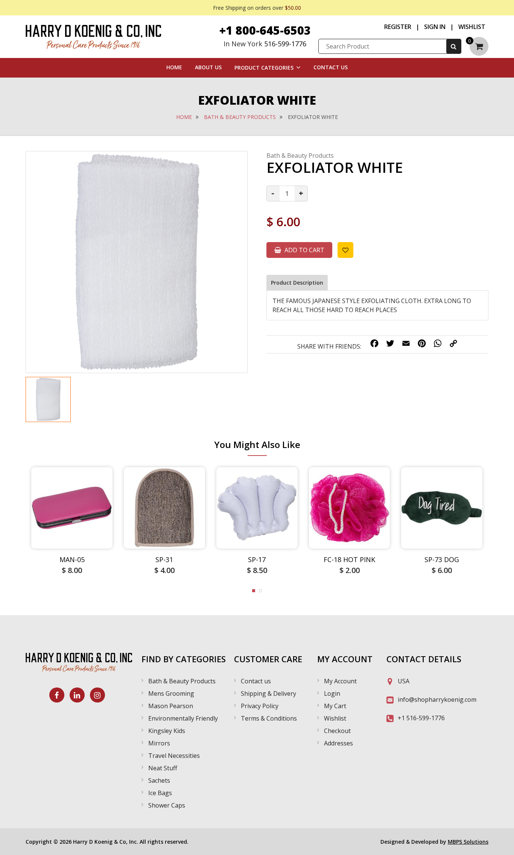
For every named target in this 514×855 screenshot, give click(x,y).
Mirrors (159, 743)
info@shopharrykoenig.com (437, 699)
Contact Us (330, 67)
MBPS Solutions (468, 841)
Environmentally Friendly (183, 718)
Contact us (256, 681)
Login (332, 693)
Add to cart (303, 250)
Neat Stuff (162, 768)
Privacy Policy (259, 706)
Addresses (338, 743)
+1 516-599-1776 (421, 718)
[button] (253, 590)
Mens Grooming (171, 693)
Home (174, 67)
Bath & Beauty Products (240, 116)
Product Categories (263, 67)
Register (397, 27)
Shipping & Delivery (268, 693)
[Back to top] (500, 841)
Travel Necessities (174, 755)
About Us (208, 67)
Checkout (337, 731)
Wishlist (471, 27)
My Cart (335, 706)
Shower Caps (166, 805)
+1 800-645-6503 (265, 30)
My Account (340, 681)
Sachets (159, 780)
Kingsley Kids (166, 731)
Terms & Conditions (269, 718)
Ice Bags (160, 793)
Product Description (297, 282)
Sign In (435, 27)
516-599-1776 (285, 43)
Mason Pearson (170, 706)
